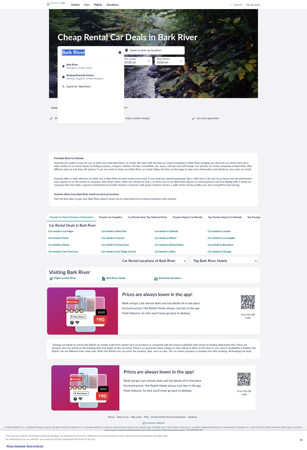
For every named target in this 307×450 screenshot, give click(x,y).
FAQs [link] (146, 417)
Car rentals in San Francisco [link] (63, 251)
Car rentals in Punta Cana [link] (115, 245)
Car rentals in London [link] (219, 231)
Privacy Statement (16, 446)
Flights (98, 4)
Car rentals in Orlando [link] (166, 231)
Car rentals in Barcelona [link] (220, 245)
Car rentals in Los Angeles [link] (221, 238)
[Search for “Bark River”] (91, 86)
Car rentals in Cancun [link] (113, 238)
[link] (75, 279)
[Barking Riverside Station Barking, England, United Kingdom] (91, 77)
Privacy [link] (111, 417)
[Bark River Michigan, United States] (91, 66)
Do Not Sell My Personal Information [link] (168, 417)
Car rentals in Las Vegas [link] (60, 231)
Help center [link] (136, 417)
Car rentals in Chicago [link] (219, 251)
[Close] (301, 440)
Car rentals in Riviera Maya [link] (169, 245)
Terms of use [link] (123, 417)
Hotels (75, 4)
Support (237, 5)
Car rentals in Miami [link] (165, 238)
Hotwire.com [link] (57, 107)
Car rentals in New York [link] (113, 231)
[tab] (71, 217)
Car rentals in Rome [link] (58, 245)
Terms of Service (34, 446)
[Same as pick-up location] (153, 50)
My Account (253, 5)
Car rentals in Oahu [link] (165, 251)
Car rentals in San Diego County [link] (118, 251)
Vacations (112, 4)
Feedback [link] (192, 417)
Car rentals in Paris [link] (58, 238)
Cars (87, 4)
